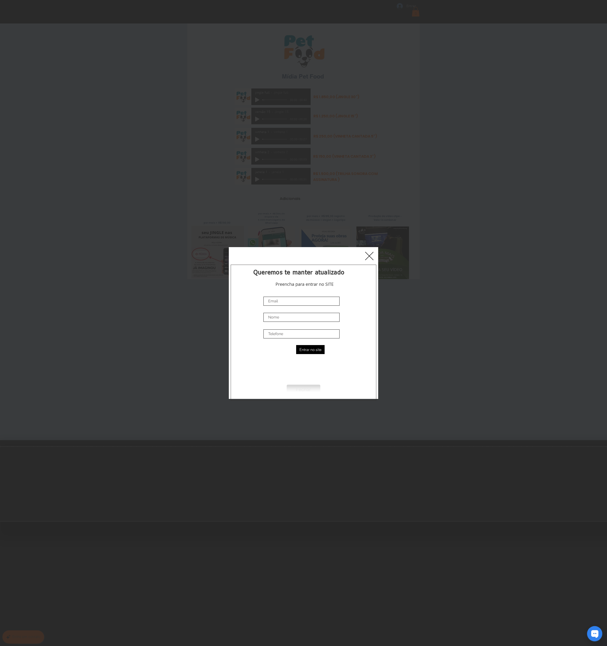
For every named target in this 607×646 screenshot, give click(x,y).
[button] (369, 256)
